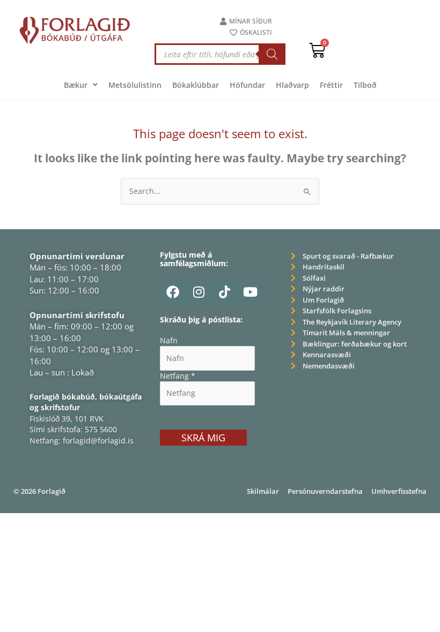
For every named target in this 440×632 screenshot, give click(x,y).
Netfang (177, 376)
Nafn (169, 340)
